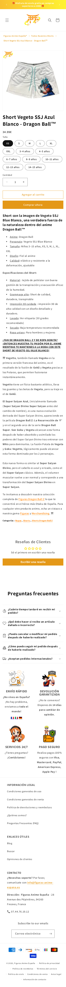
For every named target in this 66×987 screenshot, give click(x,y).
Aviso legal (56, 974)
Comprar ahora (33, 204)
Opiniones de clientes (19, 859)
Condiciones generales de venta (25, 799)
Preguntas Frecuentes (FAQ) (23, 823)
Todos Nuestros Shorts (42, 36)
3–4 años (25, 151)
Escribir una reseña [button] (33, 562)
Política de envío (16, 974)
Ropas (18, 520)
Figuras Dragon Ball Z (31, 499)
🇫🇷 (12, 717)
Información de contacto (34, 979)
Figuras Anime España (24, 963)
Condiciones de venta (37, 974)
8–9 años (31, 159)
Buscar (11, 851)
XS (7, 143)
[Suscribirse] (50, 934)
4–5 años (44, 151)
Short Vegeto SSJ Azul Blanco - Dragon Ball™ (26, 40)
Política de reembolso (22, 968)
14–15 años (35, 167)
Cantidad (7, 174)
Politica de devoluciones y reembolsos (29, 807)
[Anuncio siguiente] (59, 4)
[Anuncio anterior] (6, 4)
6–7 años (11, 159)
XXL (8, 151)
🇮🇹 (16, 717)
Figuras (24, 513)
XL (51, 143)
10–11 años (52, 159)
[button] (7, 20)
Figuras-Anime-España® (15, 36)
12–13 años (13, 167)
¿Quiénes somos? (17, 815)
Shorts (26, 520)
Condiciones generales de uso (24, 791)
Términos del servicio (47, 968)
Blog (9, 843)
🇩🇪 (20, 717)
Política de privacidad (49, 963)
